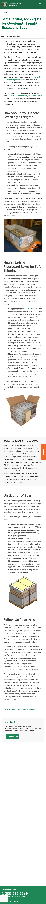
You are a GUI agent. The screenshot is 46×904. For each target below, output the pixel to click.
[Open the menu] (38, 4)
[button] (43, 452)
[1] (36, 331)
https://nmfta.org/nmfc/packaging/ (20, 709)
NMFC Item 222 (29, 309)
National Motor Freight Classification (26, 96)
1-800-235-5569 (15, 893)
